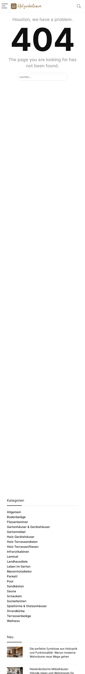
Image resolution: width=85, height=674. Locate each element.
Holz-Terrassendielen (22, 542)
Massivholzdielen (19, 571)
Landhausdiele (17, 561)
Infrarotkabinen (18, 551)
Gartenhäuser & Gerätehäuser (28, 527)
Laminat (12, 556)
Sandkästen (15, 586)
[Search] (79, 6)
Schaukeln (14, 596)
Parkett (12, 576)
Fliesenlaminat (17, 522)
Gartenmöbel (16, 532)
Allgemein (14, 512)
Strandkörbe (16, 611)
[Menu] (4, 6)
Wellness (13, 621)
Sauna (11, 591)
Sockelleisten (16, 601)
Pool (10, 581)
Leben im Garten (18, 566)
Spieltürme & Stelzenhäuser (27, 606)
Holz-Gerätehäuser (20, 537)
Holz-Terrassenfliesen (23, 547)
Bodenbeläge (16, 517)
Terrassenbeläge (19, 616)
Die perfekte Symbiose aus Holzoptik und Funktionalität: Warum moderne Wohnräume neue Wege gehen (53, 652)
